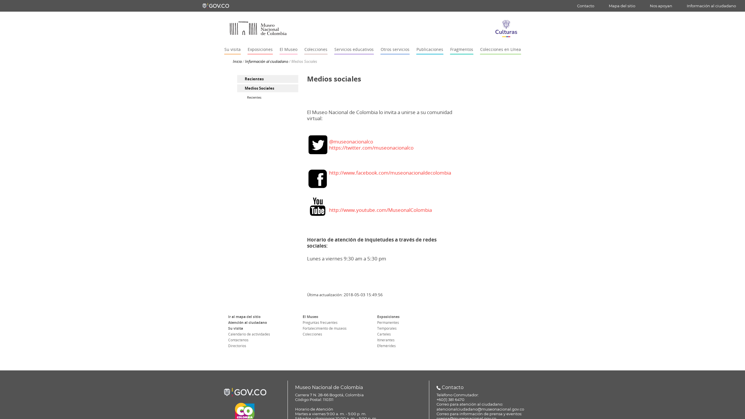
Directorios (237, 346)
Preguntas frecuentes (320, 322)
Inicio (237, 61)
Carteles (384, 334)
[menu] (268, 88)
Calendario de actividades (249, 334)
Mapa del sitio (622, 5)
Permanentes (388, 322)
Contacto (585, 5)
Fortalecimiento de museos (325, 328)
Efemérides (386, 346)
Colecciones (312, 334)
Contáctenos (238, 340)
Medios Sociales (259, 88)
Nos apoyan (661, 5)
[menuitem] (268, 79)
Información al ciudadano (711, 5)
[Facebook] (318, 178)
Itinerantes (386, 340)
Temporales (387, 328)
